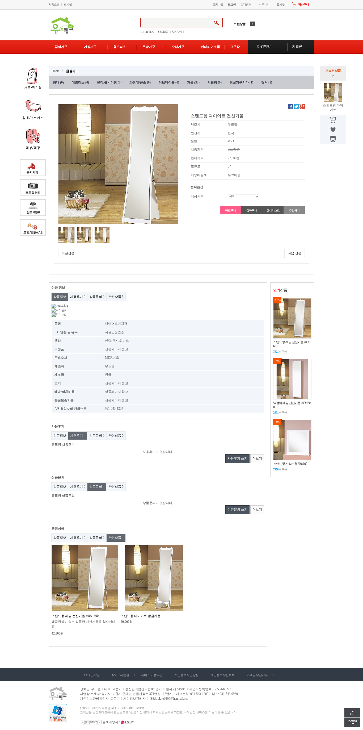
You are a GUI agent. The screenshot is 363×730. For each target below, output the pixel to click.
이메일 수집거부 (257, 675)
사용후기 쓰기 (237, 458)
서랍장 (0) (215, 82)
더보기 (257, 458)
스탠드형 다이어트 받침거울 (141, 616)
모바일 (68, 4)
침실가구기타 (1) (241, 82)
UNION (177, 31)
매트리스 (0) (80, 82)
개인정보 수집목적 (222, 675)
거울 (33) (193, 82)
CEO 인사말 (91, 675)
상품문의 (96, 297)
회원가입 (217, 4)
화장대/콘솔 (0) (140, 82)
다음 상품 (294, 253)
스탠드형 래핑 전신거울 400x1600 (75, 616)
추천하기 (294, 210)
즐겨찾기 (282, 4)
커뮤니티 (264, 4)
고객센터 (245, 4)
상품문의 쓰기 (237, 509)
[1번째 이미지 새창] (66, 235)
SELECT (163, 31)
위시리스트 (272, 210)
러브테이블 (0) (169, 82)
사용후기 (77, 297)
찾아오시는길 (120, 675)
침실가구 (72, 71)
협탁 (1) (266, 82)
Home (55, 71)
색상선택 (197, 196)
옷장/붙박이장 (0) (109, 82)
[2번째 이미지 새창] (84, 235)
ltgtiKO (149, 31)
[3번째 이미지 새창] (102, 235)
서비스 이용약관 (151, 675)
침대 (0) (58, 82)
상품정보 (59, 297)
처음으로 (54, 4)
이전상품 (68, 253)
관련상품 (116, 297)
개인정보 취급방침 (186, 675)
